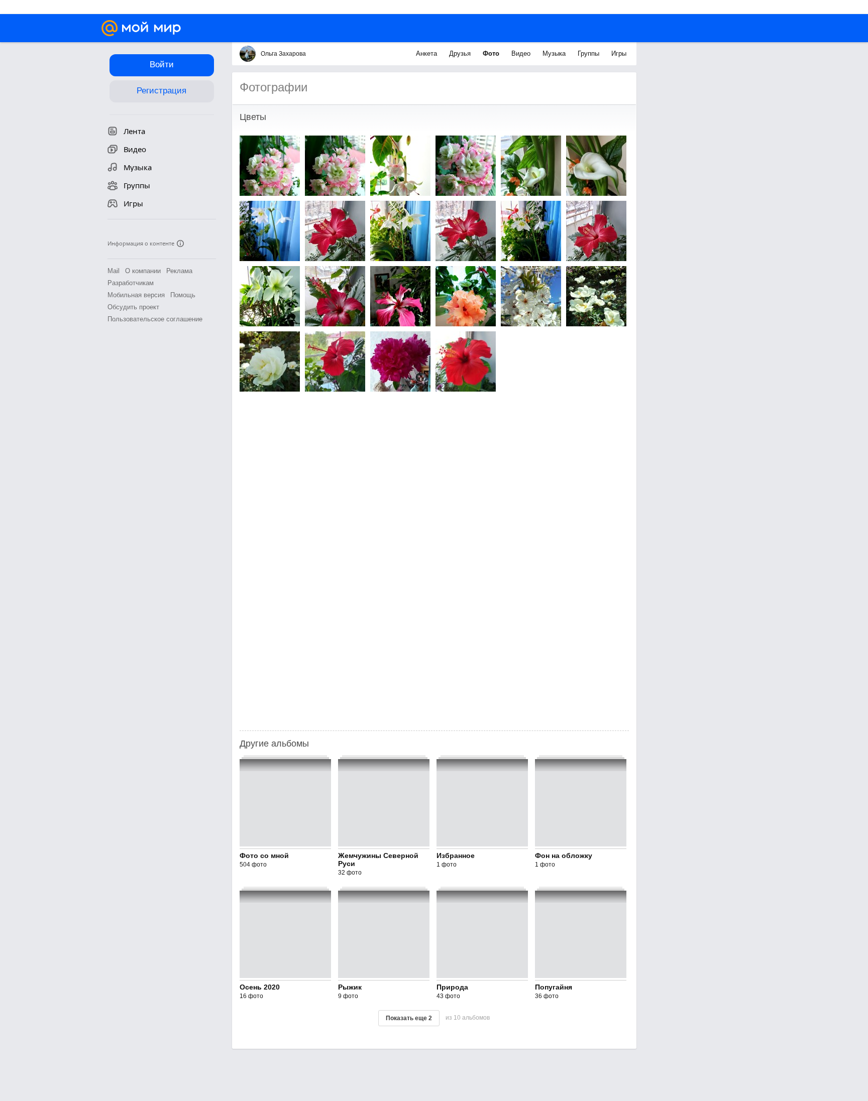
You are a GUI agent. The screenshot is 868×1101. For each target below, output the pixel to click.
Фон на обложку (563, 855)
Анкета (427, 53)
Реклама (179, 271)
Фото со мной (264, 855)
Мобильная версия (136, 295)
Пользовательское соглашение (154, 319)
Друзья (461, 53)
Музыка (555, 53)
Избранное (456, 855)
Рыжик (350, 987)
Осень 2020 (260, 987)
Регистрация (161, 90)
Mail (113, 271)
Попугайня (553, 987)
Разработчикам (130, 283)
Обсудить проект (133, 307)
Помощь (182, 295)
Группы (589, 53)
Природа (452, 987)
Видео (521, 53)
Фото (492, 53)
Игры (618, 53)
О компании (143, 271)
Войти (162, 64)
